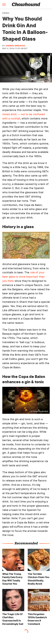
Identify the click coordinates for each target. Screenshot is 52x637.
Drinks (5, 13)
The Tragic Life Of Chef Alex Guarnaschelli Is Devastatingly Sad (12, 619)
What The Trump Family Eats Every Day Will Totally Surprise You (12, 578)
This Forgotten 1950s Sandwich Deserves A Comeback (37, 619)
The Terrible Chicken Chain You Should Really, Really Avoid (38, 578)
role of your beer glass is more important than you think (23, 276)
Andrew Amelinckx (15, 46)
